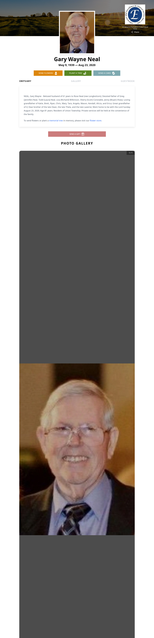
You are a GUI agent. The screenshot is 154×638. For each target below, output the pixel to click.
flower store (95, 120)
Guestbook (128, 81)
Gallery (76, 81)
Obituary (25, 81)
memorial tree (56, 120)
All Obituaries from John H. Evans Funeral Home (135, 28)
